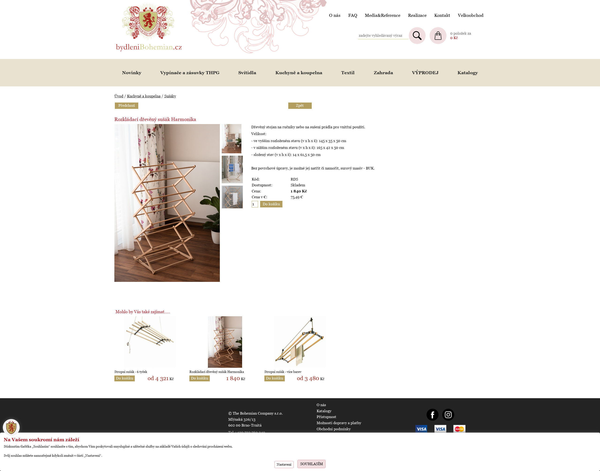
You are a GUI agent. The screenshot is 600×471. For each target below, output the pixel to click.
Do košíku (124, 378)
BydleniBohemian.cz (133, 3)
